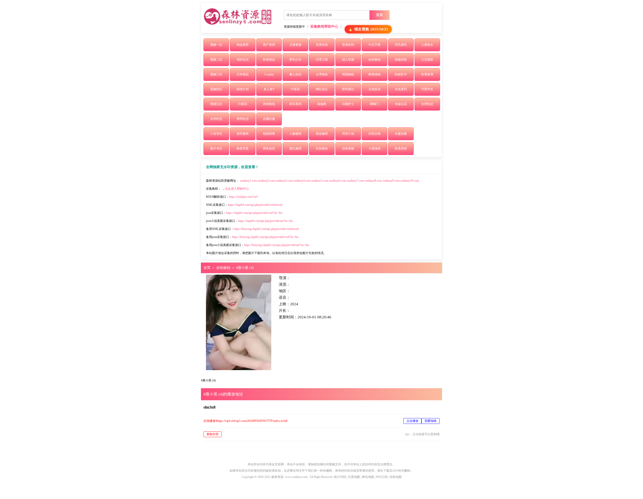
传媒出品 (401, 104)
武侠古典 (374, 133)
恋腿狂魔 (269, 119)
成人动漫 (348, 59)
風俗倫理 (322, 133)
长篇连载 (401, 133)
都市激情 (243, 133)
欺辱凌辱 (427, 74)
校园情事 (269, 133)
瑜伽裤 (321, 104)
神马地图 (368, 477)
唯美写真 (243, 148)
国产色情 (269, 44)
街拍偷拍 (322, 148)
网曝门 (374, 104)
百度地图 (354, 477)
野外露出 (348, 89)
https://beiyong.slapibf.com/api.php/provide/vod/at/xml (266, 229)
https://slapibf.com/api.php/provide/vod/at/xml (255, 205)
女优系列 (401, 89)
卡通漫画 (374, 148)
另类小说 (348, 133)
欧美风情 (401, 148)
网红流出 (322, 89)
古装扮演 (374, 89)
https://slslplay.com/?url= (244, 196)
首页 (206, 268)
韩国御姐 (348, 74)
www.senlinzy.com (296, 477)
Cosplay (269, 74)
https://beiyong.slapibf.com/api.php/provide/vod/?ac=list (265, 237)
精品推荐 (243, 44)
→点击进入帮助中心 (235, 188)
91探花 (295, 89)
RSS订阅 (382, 477)
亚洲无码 (322, 44)
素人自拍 (295, 74)
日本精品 (243, 74)
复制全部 (212, 434)
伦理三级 (322, 59)
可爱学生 (427, 89)
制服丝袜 (401, 59)
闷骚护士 (348, 104)
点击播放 (412, 421)
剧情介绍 (243, 89)
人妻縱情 (295, 133)
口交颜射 (427, 59)
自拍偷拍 (374, 59)
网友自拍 (269, 148)
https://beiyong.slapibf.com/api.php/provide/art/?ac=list (276, 245)
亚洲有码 (348, 44)
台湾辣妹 (322, 74)
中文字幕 (374, 44)
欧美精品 (269, 59)
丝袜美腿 (348, 148)
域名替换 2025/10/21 (371, 29)
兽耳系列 (295, 104)
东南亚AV (400, 74)
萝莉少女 (295, 59)
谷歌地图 (396, 477)
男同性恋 (243, 119)
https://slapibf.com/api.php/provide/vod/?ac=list (254, 213)
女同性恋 (427, 104)
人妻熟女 (427, 44)
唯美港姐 (374, 74)
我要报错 (430, 421)
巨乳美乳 (401, 44)
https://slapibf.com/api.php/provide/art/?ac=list (265, 221)
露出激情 (295, 148)
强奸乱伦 (243, 59)
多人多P (269, 89)
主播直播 (295, 44)
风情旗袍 (269, 104)
